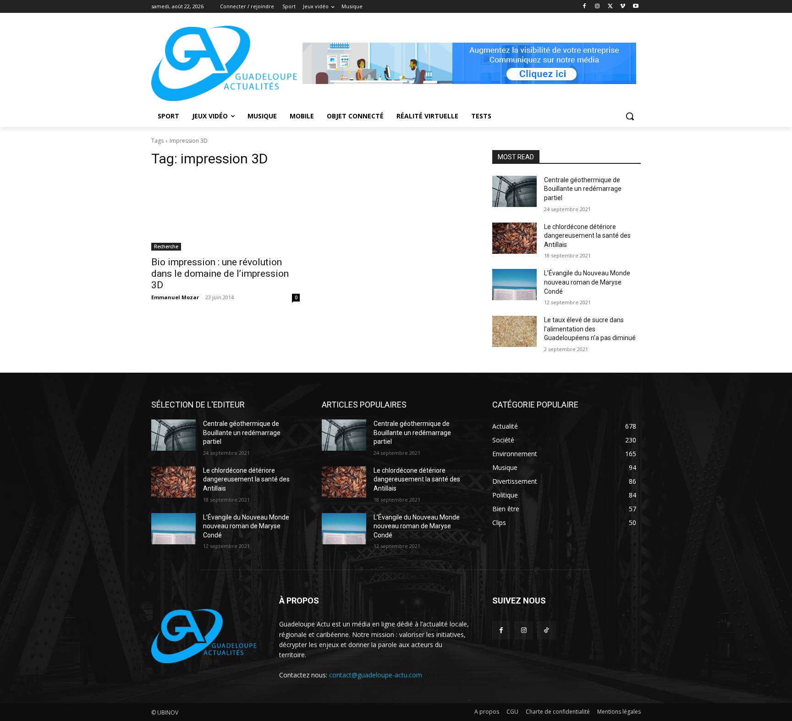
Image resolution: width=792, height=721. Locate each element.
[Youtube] (635, 6)
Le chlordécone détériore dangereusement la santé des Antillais (587, 235)
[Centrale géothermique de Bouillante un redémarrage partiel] (514, 191)
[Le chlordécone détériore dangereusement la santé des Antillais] (514, 238)
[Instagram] (597, 6)
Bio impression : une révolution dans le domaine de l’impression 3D (220, 274)
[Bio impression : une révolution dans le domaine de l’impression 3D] (225, 213)
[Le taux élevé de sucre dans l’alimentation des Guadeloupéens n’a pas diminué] (514, 331)
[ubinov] (469, 63)
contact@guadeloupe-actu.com (375, 675)
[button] (630, 116)
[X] (610, 6)
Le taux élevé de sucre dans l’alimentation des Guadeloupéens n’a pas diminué (590, 328)
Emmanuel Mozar (175, 297)
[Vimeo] (622, 6)
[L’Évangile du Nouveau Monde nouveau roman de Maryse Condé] (514, 284)
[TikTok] (546, 630)
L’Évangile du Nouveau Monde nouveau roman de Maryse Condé (587, 282)
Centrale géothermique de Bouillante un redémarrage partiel (583, 188)
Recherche (166, 246)
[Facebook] (584, 6)
